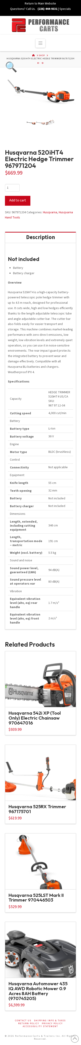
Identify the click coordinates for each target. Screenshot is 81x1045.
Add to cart (17, 200)
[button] (40, 43)
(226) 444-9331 (47, 9)
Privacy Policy (52, 1023)
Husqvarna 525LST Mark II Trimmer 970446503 (36, 897)
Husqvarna (50, 212)
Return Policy (28, 1023)
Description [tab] (40, 237)
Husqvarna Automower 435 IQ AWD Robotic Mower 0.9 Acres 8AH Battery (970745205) (38, 991)
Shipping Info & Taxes (50, 1020)
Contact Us (23, 1020)
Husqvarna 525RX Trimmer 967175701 (37, 809)
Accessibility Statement (40, 1026)
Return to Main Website (40, 3)
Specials (65, 9)
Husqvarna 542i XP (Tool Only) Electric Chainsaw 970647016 (35, 718)
